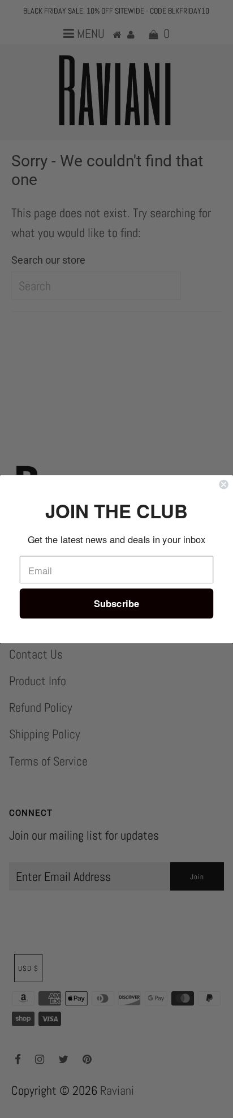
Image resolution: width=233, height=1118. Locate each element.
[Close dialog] (223, 484)
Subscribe (116, 603)
